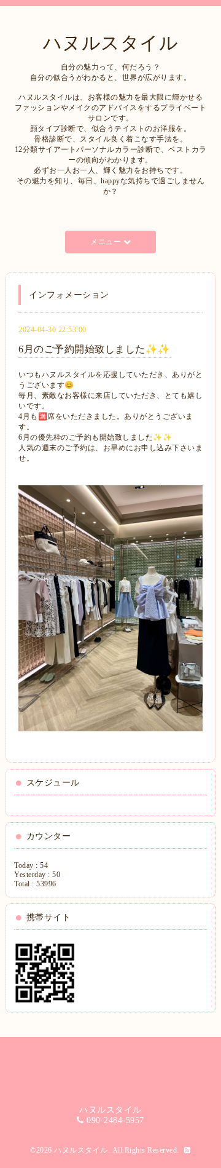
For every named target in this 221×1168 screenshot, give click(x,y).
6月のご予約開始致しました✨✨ (94, 349)
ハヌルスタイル (111, 43)
